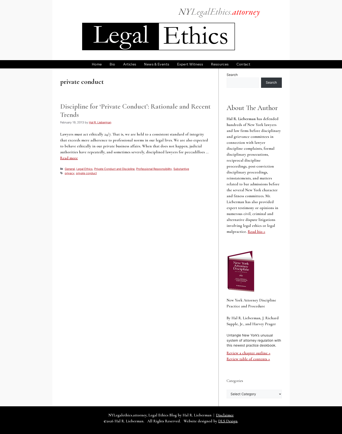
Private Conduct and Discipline (114, 169)
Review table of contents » (248, 359)
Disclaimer (225, 415)
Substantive (181, 169)
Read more (69, 158)
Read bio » (256, 231)
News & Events (156, 64)
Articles (129, 64)
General (70, 169)
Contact (243, 64)
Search (232, 75)
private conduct (86, 173)
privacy (69, 173)
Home (97, 64)
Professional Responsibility (154, 169)
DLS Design (228, 421)
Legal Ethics (84, 169)
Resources (220, 64)
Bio (112, 64)
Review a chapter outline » (248, 353)
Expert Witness (190, 64)
